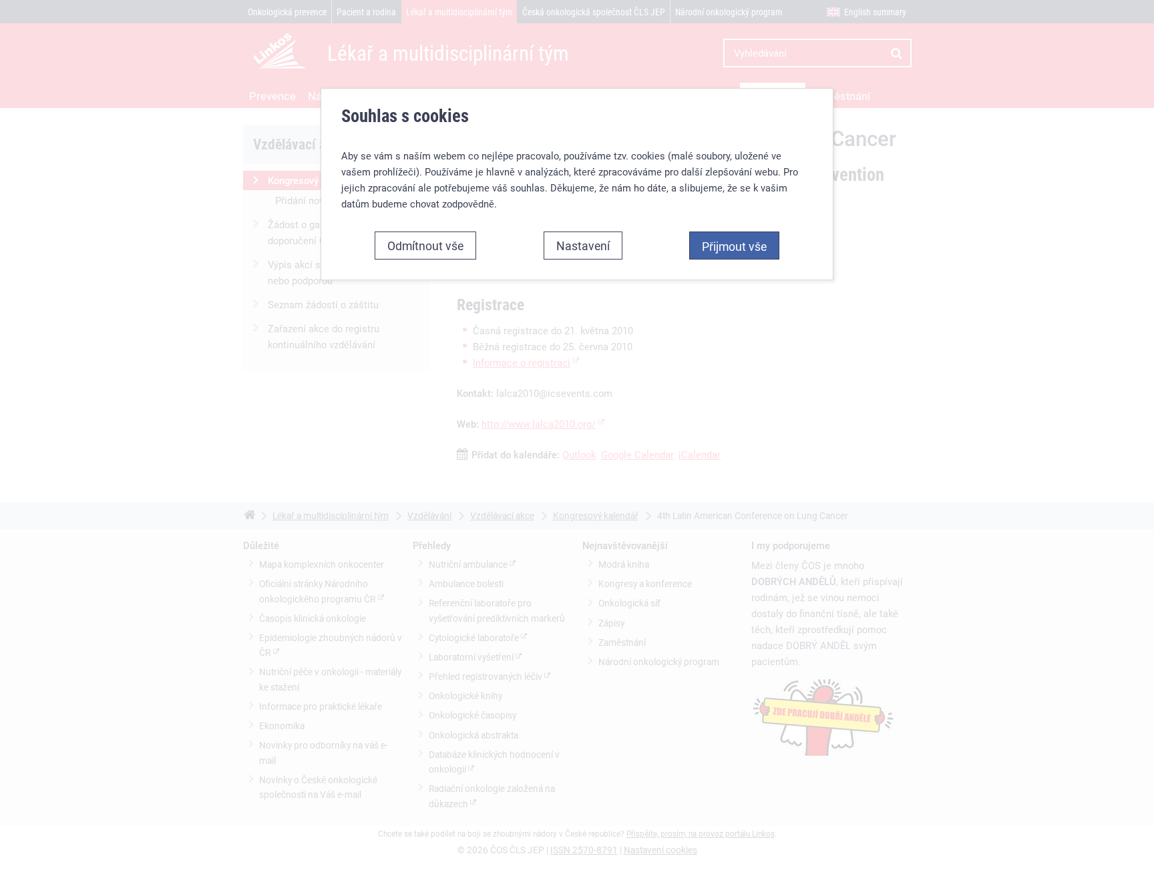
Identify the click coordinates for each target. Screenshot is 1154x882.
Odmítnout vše (425, 246)
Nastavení (583, 246)
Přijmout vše (734, 246)
